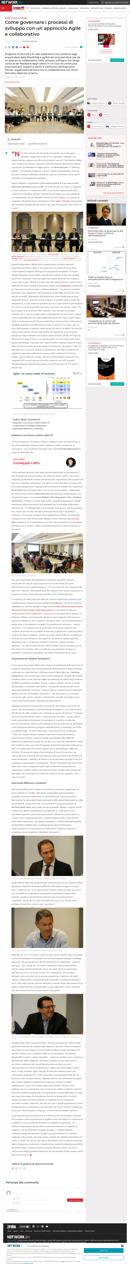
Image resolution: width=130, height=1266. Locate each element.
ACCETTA (103, 1250)
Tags (21, 1231)
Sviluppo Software (29, 41)
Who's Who (19, 459)
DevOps (66, 201)
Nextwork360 (12, 1240)
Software (16, 41)
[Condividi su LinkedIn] (13, 47)
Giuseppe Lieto (16, 258)
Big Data (63, 8)
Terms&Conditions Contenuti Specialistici (68, 1231)
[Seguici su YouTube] (47, 1226)
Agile (57, 201)
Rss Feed (28, 1231)
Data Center (84, 8)
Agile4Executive (120, 8)
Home (7, 41)
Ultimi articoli (35, 8)
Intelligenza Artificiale (50, 8)
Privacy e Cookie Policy (42, 1231)
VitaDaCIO (108, 8)
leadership (65, 286)
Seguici (23, 1226)
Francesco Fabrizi (30, 260)
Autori (15, 1231)
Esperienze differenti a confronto (28, 429)
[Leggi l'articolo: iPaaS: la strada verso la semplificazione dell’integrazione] (106, 272)
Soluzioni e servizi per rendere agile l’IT (31, 423)
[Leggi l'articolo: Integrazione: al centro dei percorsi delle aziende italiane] (106, 316)
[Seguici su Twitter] (38, 1226)
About (9, 1231)
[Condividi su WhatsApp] (5, 47)
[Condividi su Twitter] (9, 47)
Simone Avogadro (69, 258)
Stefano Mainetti (17, 256)
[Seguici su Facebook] (42, 1226)
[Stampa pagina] (28, 47)
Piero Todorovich (12, 82)
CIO (32, 793)
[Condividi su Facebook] (16, 47)
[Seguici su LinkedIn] (33, 1226)
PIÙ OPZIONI (103, 1257)
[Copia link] (20, 47)
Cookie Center (90, 1231)
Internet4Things (97, 8)
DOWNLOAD (117, 60)
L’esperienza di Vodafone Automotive (30, 426)
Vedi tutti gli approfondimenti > (113, 193)
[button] (6, 8)
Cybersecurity (73, 8)
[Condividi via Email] (24, 47)
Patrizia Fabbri (53, 254)
